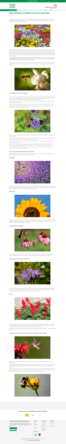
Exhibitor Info (45, 10)
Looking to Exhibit (38, 10)
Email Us (35, 427)
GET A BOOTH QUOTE (33, 1)
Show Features (26, 10)
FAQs (50, 424)
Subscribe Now (13, 428)
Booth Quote (12, 10)
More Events (50, 10)
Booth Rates (44, 424)
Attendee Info (20, 10)
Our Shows (35, 424)
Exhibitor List (32, 10)
